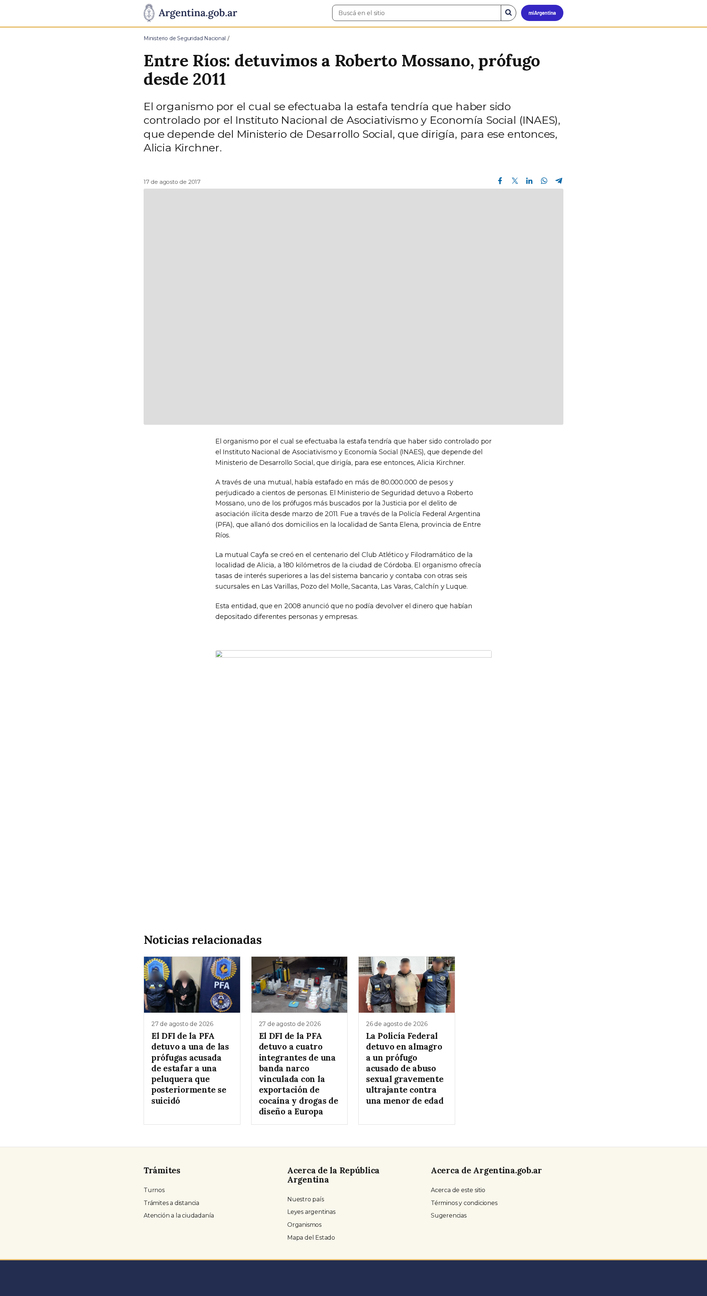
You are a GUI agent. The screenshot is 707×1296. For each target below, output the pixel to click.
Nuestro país (305, 1199)
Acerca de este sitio (458, 1190)
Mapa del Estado (311, 1237)
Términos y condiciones (464, 1202)
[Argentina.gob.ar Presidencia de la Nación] (190, 13)
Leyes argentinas (311, 1211)
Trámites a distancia (171, 1202)
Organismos (304, 1224)
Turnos (154, 1190)
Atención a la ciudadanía (179, 1215)
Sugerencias (449, 1215)
